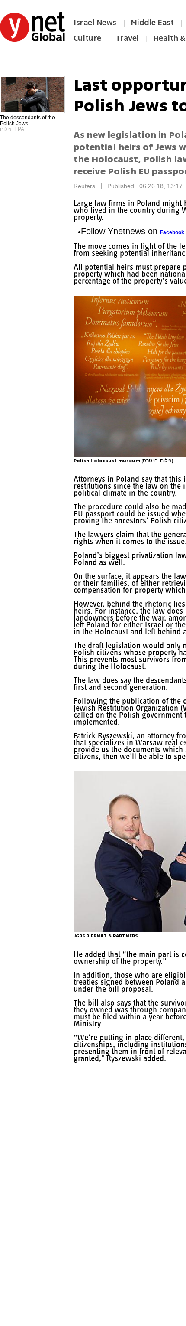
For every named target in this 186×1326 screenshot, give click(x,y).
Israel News (95, 22)
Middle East (152, 22)
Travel (127, 38)
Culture (87, 38)
